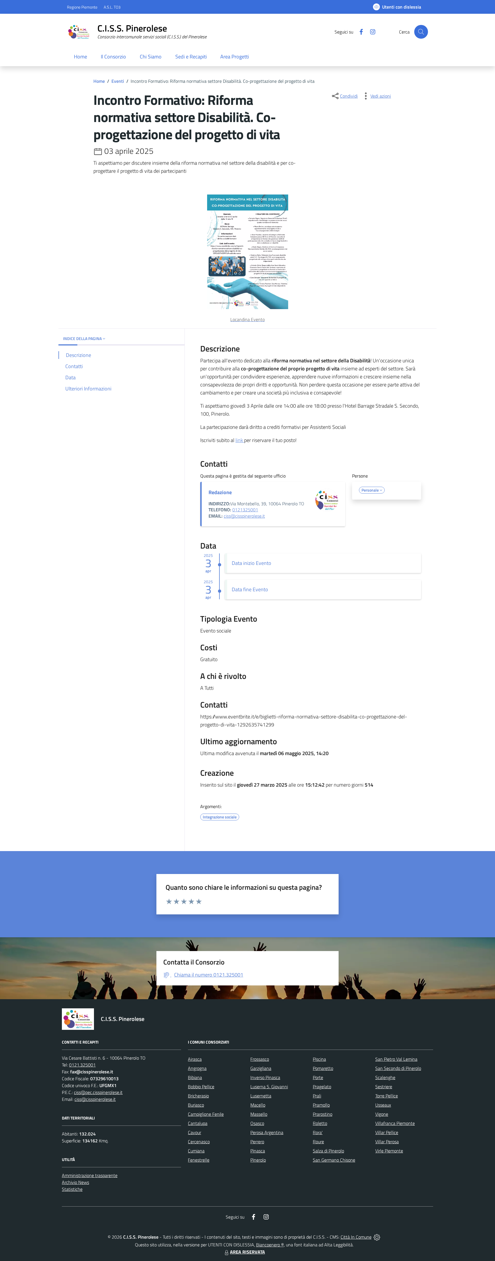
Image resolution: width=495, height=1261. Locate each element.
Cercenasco (199, 1141)
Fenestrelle (198, 1159)
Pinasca (257, 1150)
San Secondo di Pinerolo (398, 1068)
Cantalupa (197, 1123)
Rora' (318, 1132)
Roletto (320, 1123)
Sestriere (383, 1086)
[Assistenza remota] (377, 1236)
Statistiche (72, 1189)
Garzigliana (260, 1068)
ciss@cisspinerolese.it (244, 515)
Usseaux (383, 1104)
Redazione (220, 492)
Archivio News (75, 1182)
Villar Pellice (386, 1132)
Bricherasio (198, 1095)
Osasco (257, 1123)
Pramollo (321, 1104)
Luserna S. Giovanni (269, 1086)
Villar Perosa (387, 1141)
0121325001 (245, 509)
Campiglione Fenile (206, 1114)
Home (99, 81)
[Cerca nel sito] (421, 32)
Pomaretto (323, 1068)
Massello (258, 1114)
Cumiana (196, 1150)
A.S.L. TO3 (112, 7)
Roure (318, 1141)
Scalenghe (385, 1077)
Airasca (195, 1059)
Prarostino (322, 1114)
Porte (318, 1077)
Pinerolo (258, 1159)
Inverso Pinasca (265, 1077)
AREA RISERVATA (247, 1251)
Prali (317, 1095)
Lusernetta (260, 1095)
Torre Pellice (386, 1095)
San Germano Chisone (334, 1159)
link (239, 440)
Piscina (319, 1059)
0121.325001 (82, 1064)
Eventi (117, 81)
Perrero (257, 1141)
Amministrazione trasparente (89, 1175)
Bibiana (195, 1077)
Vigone (381, 1114)
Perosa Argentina (266, 1132)
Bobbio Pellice (201, 1086)
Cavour (194, 1132)
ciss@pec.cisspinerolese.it (98, 1092)
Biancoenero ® (270, 1244)
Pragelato (322, 1086)
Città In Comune (356, 1236)
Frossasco (259, 1059)
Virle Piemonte (389, 1150)
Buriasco (196, 1104)
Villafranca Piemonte (395, 1123)
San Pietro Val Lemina (396, 1059)
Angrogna (197, 1068)
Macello (257, 1104)
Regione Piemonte (82, 7)
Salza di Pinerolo (328, 1150)
